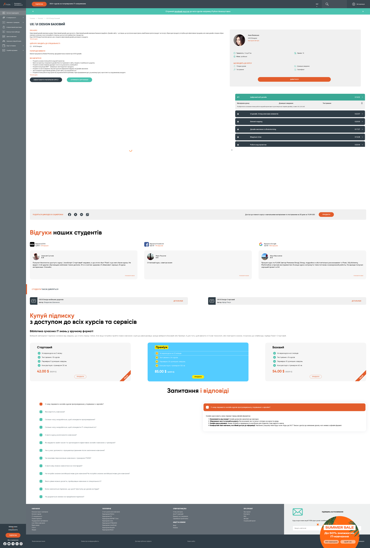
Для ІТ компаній (178, 514)
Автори (246, 518)
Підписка (13, 535)
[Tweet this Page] (75, 214)
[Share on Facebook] (69, 214)
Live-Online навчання (38, 523)
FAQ (245, 516)
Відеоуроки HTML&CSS (109, 523)
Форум (34, 530)
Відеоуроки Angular (108, 527)
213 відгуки (44, 246)
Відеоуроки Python (108, 514)
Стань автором (178, 512)
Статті (34, 527)
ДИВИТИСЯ (294, 79)
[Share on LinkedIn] (81, 214)
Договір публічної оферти (143, 541)
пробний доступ (181, 11)
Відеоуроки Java (107, 521)
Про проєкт (247, 512)
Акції (174, 525)
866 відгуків (274, 246)
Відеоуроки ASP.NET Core (110, 518)
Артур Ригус (226, 302)
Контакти (247, 514)
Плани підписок (37, 518)
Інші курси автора (253, 40)
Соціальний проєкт (250, 521)
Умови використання (38, 541)
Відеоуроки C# (107, 516)
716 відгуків (159, 246)
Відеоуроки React (108, 530)
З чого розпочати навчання (111, 512)
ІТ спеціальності (37, 516)
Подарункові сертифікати (40, 521)
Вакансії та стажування (180, 516)
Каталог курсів (36, 514)
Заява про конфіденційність (90, 541)
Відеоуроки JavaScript (109, 525)
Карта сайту (191, 541)
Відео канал (35, 525)
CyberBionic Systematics (180, 518)
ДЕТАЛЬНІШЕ (178, 301)
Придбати (326, 214)
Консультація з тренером (40, 512)
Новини (175, 527)
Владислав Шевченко (52, 302)
